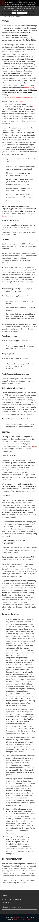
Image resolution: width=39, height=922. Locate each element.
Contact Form (7, 216)
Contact (29, 919)
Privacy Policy (29, 88)
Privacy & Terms (19, 919)
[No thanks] (37, 8)
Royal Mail (31, 446)
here (34, 107)
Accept (14, 13)
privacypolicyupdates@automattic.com (21, 97)
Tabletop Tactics (20, 918)
